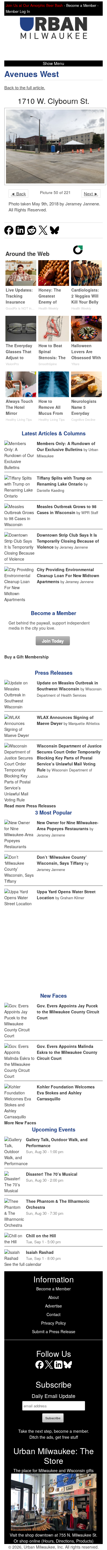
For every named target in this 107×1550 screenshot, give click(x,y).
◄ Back (18, 194)
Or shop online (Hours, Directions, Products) (54, 1541)
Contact (53, 1314)
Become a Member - (82, 5)
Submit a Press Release (53, 1331)
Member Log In (18, 11)
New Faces (53, 995)
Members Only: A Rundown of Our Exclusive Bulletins (66, 446)
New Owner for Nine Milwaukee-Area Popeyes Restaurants (67, 825)
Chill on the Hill (41, 1235)
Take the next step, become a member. (53, 1431)
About (53, 1297)
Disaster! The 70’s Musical (51, 1174)
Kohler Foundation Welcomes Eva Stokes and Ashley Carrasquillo (66, 1093)
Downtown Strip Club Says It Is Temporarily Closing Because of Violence (68, 541)
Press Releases (53, 672)
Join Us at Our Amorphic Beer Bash (34, 5)
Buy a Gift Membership (26, 657)
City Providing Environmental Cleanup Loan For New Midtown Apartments (68, 575)
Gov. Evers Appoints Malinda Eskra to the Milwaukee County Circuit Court (67, 1052)
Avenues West (31, 74)
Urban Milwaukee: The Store (53, 1455)
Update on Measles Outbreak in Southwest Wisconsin (67, 686)
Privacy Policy (53, 1323)
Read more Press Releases (30, 806)
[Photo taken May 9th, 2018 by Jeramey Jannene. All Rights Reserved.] (53, 146)
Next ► (91, 194)
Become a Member (53, 613)
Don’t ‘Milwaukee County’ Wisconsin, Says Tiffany (62, 860)
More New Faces (20, 1122)
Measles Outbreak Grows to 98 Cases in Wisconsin (66, 509)
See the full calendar (22, 1264)
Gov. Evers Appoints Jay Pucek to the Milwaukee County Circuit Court (68, 1011)
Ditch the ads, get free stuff (53, 1437)
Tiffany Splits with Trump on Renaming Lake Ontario (64, 481)
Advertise (53, 1306)
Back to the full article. (24, 87)
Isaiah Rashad (40, 1252)
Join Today (53, 641)
